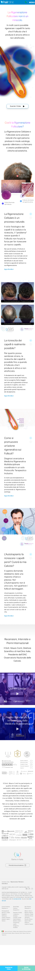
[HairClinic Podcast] (24, 889)
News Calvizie (15, 933)
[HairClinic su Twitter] (29, 889)
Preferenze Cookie (6, 933)
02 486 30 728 (17, 899)
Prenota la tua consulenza (16, 865)
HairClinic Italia (5, 882)
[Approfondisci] (31, 214)
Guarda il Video (15, 106)
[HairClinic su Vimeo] (32, 889)
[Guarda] (17, 689)
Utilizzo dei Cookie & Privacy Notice (22, 931)
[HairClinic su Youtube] (26, 889)
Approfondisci (9, 269)
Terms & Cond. (8, 931)
